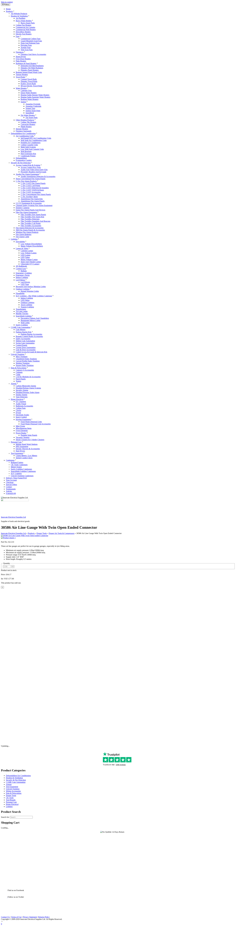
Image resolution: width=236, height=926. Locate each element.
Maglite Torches (22, 314)
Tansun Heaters (22, 74)
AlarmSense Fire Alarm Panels (32, 201)
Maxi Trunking (21, 357)
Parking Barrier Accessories (31, 334)
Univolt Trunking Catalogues (22, 476)
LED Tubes (25, 257)
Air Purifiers (20, 18)
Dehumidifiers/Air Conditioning (23, 133)
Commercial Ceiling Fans (30, 39)
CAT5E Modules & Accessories (28, 377)
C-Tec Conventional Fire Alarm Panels (36, 194)
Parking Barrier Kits (23, 332)
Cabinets (19, 372)
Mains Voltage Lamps (29, 259)
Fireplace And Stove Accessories (33, 54)
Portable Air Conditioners (30, 143)
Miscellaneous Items (23, 428)
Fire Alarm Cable (22, 237)
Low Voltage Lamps (29, 253)
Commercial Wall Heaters (26, 29)
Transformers (21, 309)
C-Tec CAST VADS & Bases (32, 190)
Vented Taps (30, 108)
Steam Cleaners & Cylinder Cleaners (30, 440)
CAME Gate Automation (20, 327)
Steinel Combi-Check (24, 458)
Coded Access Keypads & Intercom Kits (31, 352)
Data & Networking (18, 368)
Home (8, 9)
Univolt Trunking (17, 354)
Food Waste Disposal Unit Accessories (36, 424)
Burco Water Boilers (24, 21)
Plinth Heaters (26, 127)
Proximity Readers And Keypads (33, 172)
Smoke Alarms (21, 395)
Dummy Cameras (22, 208)
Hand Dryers (21, 57)
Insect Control (21, 417)
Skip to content (7, 2)
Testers (18, 381)
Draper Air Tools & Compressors (61, 533)
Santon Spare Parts (33, 111)
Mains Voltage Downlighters (32, 246)
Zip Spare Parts (31, 117)
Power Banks (21, 433)
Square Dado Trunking (25, 365)
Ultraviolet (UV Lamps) (30, 264)
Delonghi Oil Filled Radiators (32, 66)
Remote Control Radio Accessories (29, 336)
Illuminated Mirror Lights (30, 320)
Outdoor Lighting (22, 289)
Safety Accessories (23, 339)
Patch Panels (21, 379)
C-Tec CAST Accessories (31, 192)
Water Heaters (21, 88)
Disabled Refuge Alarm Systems (28, 388)
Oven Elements (22, 430)
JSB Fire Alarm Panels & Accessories (30, 230)
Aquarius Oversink (33, 104)
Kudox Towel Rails (28, 84)
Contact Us (5, 917)
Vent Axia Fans (27, 50)
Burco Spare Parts (28, 23)
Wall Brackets (26, 151)
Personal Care (16, 442)
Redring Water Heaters (29, 99)
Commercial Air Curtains (25, 27)
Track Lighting (26, 305)
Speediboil (30, 113)
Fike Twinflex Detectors (30, 219)
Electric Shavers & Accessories (28, 449)
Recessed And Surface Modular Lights (31, 286)
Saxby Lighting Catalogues (21, 469)
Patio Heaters (21, 61)
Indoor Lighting (22, 277)
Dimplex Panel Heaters (30, 70)
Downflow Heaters (23, 32)
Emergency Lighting (24, 273)
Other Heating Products (25, 120)
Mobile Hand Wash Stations (26, 444)
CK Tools (10, 798)
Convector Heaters (28, 124)
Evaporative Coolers (24, 160)
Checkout (9, 482)
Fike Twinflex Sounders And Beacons (35, 221)
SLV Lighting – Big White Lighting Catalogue (34, 296)
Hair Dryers (20, 451)
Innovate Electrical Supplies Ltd (13, 517)
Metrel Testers (16, 467)
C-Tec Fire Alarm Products (26, 181)
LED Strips (25, 300)
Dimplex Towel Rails (29, 81)
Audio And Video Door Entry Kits (34, 170)
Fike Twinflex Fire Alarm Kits (32, 217)
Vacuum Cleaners (22, 437)
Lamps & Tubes (22, 248)
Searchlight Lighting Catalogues (23, 471)
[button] (2, 922)
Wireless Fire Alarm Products (27, 232)
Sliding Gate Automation (25, 341)
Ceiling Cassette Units (29, 145)
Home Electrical (17, 399)
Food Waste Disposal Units (31, 422)
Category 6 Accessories (25, 370)
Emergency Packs (23, 275)
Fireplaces (20, 52)
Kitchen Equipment (23, 419)
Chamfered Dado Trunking (26, 359)
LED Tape (25, 284)
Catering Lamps (27, 251)
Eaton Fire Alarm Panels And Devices (30, 210)
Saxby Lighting (22, 325)
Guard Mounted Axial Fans (31, 41)
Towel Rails (20, 77)
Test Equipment (17, 453)
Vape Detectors (22, 397)
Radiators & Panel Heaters (26, 63)
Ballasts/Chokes (17, 462)
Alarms (13, 384)
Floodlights (20, 293)
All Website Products (19, 14)
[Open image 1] (8, 538)
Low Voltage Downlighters (31, 244)
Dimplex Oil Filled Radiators (32, 68)
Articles (9, 491)
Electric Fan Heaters (23, 34)
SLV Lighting (16, 473)
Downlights (20, 242)
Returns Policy (44, 917)
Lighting (14, 239)
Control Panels (21, 345)
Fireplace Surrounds (23, 131)
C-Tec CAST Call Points (30, 186)
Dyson (18, 413)
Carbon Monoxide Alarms (26, 386)
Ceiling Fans (21, 408)
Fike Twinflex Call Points (31, 223)
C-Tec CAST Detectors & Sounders (35, 188)
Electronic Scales (22, 415)
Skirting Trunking (23, 363)
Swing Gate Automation (25, 343)
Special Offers (11, 485)
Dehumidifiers (21, 158)
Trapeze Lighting (27, 307)
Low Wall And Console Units (32, 149)
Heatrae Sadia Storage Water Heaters (35, 95)
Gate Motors (20, 329)
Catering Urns (26, 90)
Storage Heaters (22, 129)
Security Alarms (22, 390)
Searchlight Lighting (24, 316)
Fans (17, 36)
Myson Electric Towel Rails (31, 86)
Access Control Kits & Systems (28, 165)
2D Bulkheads (21, 266)
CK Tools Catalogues (19, 465)
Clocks (18, 410)
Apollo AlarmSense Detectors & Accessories (38, 176)
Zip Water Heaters (28, 115)
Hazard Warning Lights (30, 291)
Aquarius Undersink (33, 106)
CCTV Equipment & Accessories (29, 203)
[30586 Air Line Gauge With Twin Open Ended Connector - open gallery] (24, 535)
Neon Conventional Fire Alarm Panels (30, 179)
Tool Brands (10, 800)
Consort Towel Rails (29, 79)
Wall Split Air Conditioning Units (34, 140)
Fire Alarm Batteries (23, 234)
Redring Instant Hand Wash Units (29, 72)
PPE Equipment (22, 446)
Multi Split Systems (28, 147)
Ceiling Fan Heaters (23, 25)
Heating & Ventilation (19, 16)
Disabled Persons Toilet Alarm (27, 392)
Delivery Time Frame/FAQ (16, 478)
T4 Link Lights (22, 311)
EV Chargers (21, 401)
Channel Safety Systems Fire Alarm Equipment (34, 205)
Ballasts (24, 271)
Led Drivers (25, 282)
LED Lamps (25, 255)
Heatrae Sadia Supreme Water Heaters (35, 97)
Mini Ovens (20, 426)
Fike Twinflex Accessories (31, 226)
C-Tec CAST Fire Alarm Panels (33, 183)
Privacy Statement (30, 917)
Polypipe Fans (26, 45)
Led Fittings (20, 280)
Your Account (11, 480)
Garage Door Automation (26, 347)
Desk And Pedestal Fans (30, 43)
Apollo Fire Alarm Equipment (27, 174)
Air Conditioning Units (25, 136)
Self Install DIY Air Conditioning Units (36, 138)
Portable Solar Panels (29, 435)
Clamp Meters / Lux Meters (26, 456)
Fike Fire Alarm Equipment (26, 212)
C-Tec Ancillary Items (29, 197)
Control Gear (21, 269)
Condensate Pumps (28, 156)
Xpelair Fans (26, 47)
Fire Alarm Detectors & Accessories (30, 228)
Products (9, 11)
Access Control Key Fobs (31, 167)
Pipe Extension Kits (28, 154)
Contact (9, 487)
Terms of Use (16, 917)
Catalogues (10, 460)
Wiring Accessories (13, 791)
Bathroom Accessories (24, 406)
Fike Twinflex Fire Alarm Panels (33, 215)
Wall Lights (25, 323)
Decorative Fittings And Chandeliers (35, 318)
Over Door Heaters (23, 59)
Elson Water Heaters (29, 93)
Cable (18, 374)
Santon (23, 102)
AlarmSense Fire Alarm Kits (32, 199)
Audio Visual (21, 404)
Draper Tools (42, 533)
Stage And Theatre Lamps (31, 262)
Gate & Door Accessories (26, 350)
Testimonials (11, 489)
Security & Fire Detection (21, 163)
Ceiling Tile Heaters (28, 122)
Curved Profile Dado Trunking (28, 361)
